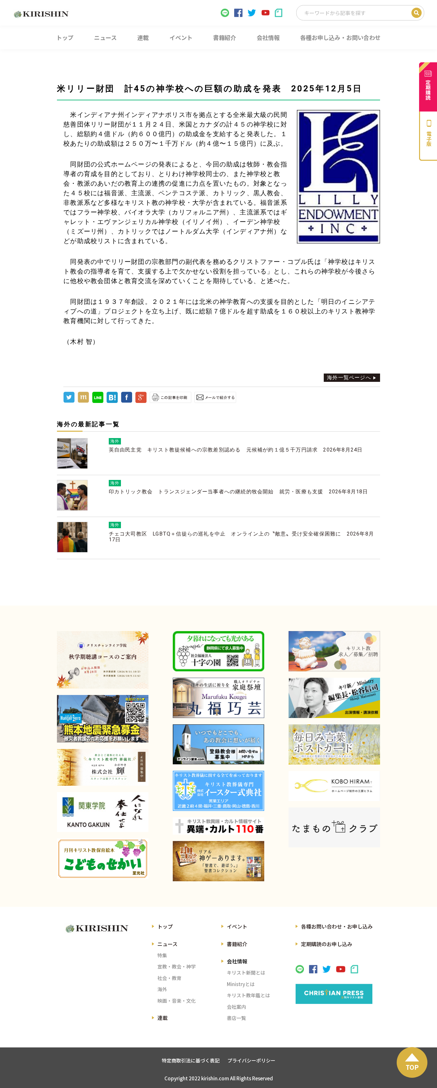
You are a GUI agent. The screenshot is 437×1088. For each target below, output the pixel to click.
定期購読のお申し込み (326, 944)
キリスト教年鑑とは (248, 995)
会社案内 (236, 1006)
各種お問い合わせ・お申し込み (337, 926)
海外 (162, 989)
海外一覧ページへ (349, 377)
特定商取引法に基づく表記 (190, 1060)
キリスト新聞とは (246, 972)
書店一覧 (236, 1018)
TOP (412, 1067)
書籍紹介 (237, 944)
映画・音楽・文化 (176, 1000)
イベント (237, 926)
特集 (162, 955)
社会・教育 (169, 978)
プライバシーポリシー (251, 1060)
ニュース (167, 944)
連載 (162, 1018)
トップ (165, 926)
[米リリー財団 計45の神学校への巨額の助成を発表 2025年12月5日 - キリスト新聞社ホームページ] (112, 401)
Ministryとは (241, 984)
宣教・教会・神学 (176, 966)
